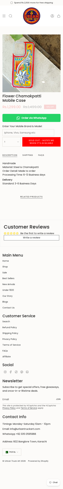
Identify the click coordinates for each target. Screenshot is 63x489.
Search (6, 321)
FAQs (5, 350)
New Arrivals (8, 284)
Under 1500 (8, 290)
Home (5, 260)
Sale (4, 272)
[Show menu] (4, 16)
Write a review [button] (31, 237)
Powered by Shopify (38, 461)
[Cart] (59, 16)
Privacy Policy (9, 339)
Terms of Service (11, 344)
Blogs (5, 301)
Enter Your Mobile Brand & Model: (22, 126)
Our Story (7, 296)
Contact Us (8, 307)
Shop (5, 266)
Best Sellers (8, 278)
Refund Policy (9, 327)
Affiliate (6, 356)
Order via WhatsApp (33, 118)
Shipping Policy (10, 333)
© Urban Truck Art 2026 (14, 461)
